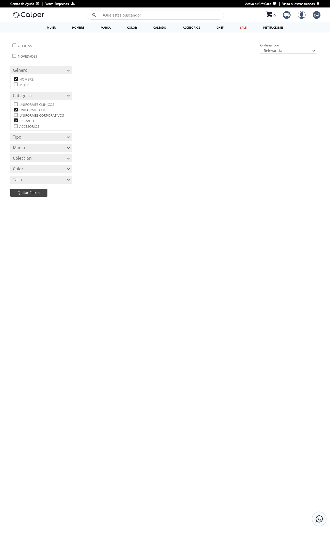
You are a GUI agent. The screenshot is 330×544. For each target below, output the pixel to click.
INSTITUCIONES (273, 27)
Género (20, 70)
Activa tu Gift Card (258, 4)
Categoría (22, 95)
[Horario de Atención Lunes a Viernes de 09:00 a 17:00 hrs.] (319, 519)
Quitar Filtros (29, 192)
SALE (243, 27)
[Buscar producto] (94, 15)
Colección (22, 158)
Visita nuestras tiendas (299, 4)
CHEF (220, 27)
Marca (19, 147)
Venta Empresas (57, 4)
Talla (17, 179)
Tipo (17, 137)
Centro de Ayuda (22, 4)
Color (18, 169)
